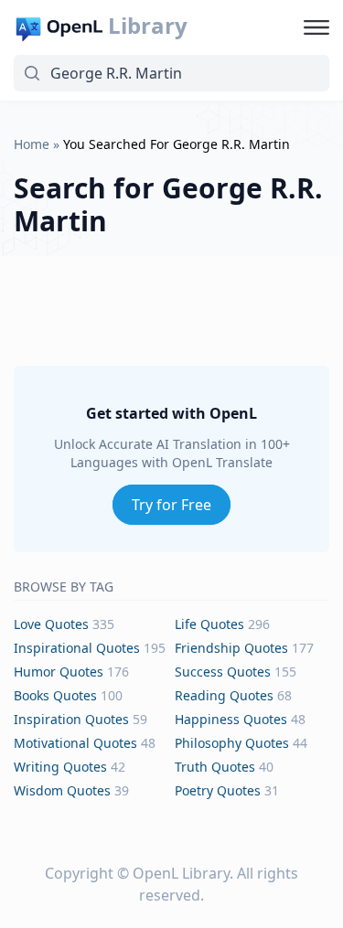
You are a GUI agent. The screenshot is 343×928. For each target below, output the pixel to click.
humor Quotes (58, 671)
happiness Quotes (231, 719)
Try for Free (171, 505)
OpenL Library (181, 873)
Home (31, 144)
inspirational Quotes (77, 647)
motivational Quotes (75, 743)
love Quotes (51, 624)
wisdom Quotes (62, 790)
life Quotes (209, 624)
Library (148, 25)
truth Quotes (215, 766)
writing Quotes (60, 766)
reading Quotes (224, 695)
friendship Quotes (231, 647)
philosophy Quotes (232, 743)
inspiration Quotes (71, 719)
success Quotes (223, 671)
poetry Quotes (218, 790)
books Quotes (55, 695)
